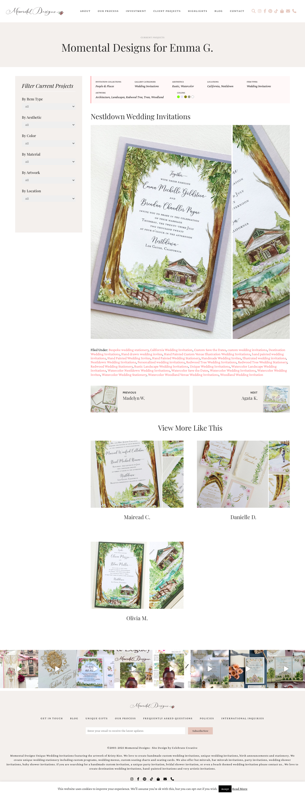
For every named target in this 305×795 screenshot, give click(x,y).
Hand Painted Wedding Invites (128, 358)
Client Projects (167, 11)
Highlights (197, 11)
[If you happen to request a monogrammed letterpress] (57, 669)
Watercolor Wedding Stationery (124, 374)
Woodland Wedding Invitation (241, 374)
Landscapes (118, 97)
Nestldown (227, 86)
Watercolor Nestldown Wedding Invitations (139, 370)
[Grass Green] (179, 97)
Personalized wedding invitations (161, 362)
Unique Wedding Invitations (210, 366)
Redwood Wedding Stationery (112, 366)
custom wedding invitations (247, 350)
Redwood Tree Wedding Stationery (262, 362)
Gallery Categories (145, 81)
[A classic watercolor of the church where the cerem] (248, 669)
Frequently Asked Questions (168, 718)
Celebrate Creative (185, 747)
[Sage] (189, 97)
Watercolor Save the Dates (189, 370)
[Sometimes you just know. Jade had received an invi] (286, 669)
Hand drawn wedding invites (141, 354)
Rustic (175, 86)
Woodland (157, 97)
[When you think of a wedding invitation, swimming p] (95, 669)
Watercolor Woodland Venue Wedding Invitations (183, 374)
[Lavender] (182, 97)
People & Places (105, 86)
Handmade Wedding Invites (221, 358)
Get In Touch (52, 718)
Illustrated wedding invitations (264, 358)
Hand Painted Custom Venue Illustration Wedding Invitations (207, 354)
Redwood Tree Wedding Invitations (211, 362)
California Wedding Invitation (171, 350)
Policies (207, 718)
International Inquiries (242, 718)
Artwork (101, 92)
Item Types (252, 81)
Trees (147, 97)
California (213, 86)
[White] (193, 97)
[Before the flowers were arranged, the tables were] (210, 669)
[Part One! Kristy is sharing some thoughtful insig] (171, 669)
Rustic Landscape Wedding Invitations (161, 366)
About (85, 11)
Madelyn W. (134, 398)
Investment (136, 11)
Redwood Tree (134, 97)
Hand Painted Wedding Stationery (176, 358)
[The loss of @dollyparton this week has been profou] (19, 669)
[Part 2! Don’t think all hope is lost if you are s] (133, 669)
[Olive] (186, 97)
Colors (181, 92)
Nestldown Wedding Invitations (113, 362)
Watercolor (187, 86)
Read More (239, 789)
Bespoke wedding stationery (128, 350)
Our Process (108, 11)
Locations (213, 81)
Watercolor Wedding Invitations (233, 370)
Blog (219, 11)
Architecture (103, 97)
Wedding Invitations (147, 86)
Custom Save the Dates (210, 350)
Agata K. (250, 398)
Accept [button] (225, 789)
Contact (237, 11)
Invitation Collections (108, 81)
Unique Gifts (97, 718)
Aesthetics (178, 81)
